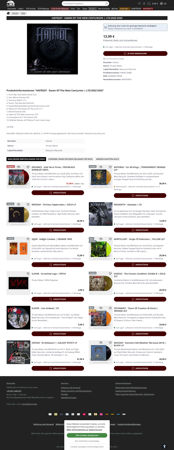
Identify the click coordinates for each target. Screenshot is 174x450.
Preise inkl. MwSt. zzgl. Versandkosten (120, 40)
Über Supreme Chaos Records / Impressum (134, 394)
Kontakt (64, 394)
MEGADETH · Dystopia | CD (128, 204)
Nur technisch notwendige (87, 441)
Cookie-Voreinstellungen (129, 424)
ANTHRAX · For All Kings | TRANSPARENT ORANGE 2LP (139, 168)
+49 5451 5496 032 (14, 391)
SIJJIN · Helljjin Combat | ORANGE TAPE (52, 239)
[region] (52, 50)
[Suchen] (106, 3)
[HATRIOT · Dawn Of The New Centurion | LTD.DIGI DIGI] (52, 49)
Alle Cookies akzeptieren (87, 435)
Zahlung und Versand (70, 387)
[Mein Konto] (144, 3)
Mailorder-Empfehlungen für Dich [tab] (26, 159)
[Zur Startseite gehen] (11, 3)
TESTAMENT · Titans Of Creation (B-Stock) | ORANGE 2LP (136, 309)
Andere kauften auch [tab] (107, 159)
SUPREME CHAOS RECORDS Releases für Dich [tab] (70, 159)
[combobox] (83, 3)
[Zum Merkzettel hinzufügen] (27, 167)
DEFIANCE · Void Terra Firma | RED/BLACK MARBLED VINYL (53, 168)
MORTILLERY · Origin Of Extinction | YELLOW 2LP (139, 239)
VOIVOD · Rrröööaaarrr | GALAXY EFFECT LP (54, 342)
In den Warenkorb (137, 53)
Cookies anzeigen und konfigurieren (87, 446)
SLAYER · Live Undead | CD (45, 308)
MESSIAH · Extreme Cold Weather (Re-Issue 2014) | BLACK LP (140, 344)
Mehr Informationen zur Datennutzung (84, 429)
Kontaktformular (29, 404)
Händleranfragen (68, 397)
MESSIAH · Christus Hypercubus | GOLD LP (54, 204)
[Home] (8, 13)
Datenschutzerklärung (125, 391)
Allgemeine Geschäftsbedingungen (131, 387)
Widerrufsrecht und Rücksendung (76, 391)
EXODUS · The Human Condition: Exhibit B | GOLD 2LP (139, 275)
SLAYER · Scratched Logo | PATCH (49, 273)
